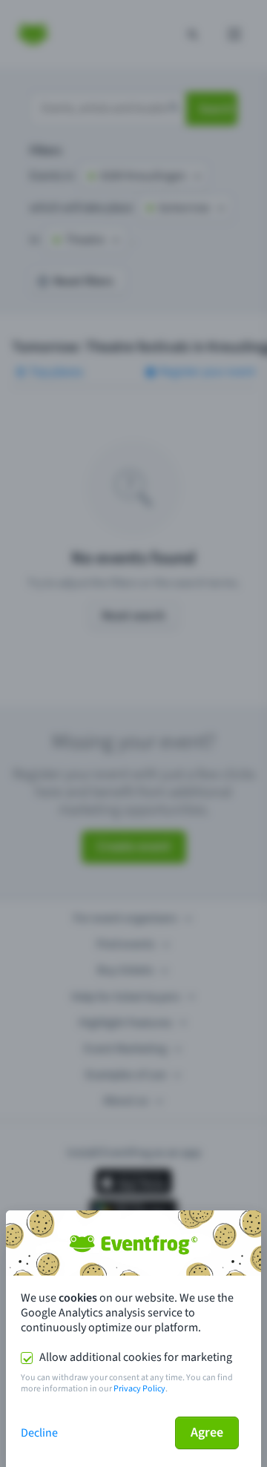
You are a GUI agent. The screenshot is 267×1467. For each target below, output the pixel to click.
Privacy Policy (139, 1388)
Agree (207, 1432)
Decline (39, 1432)
